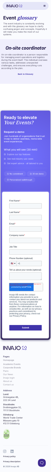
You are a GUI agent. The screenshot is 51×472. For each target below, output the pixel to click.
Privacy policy (9, 456)
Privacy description (11, 461)
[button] (45, 6)
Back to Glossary (25, 74)
